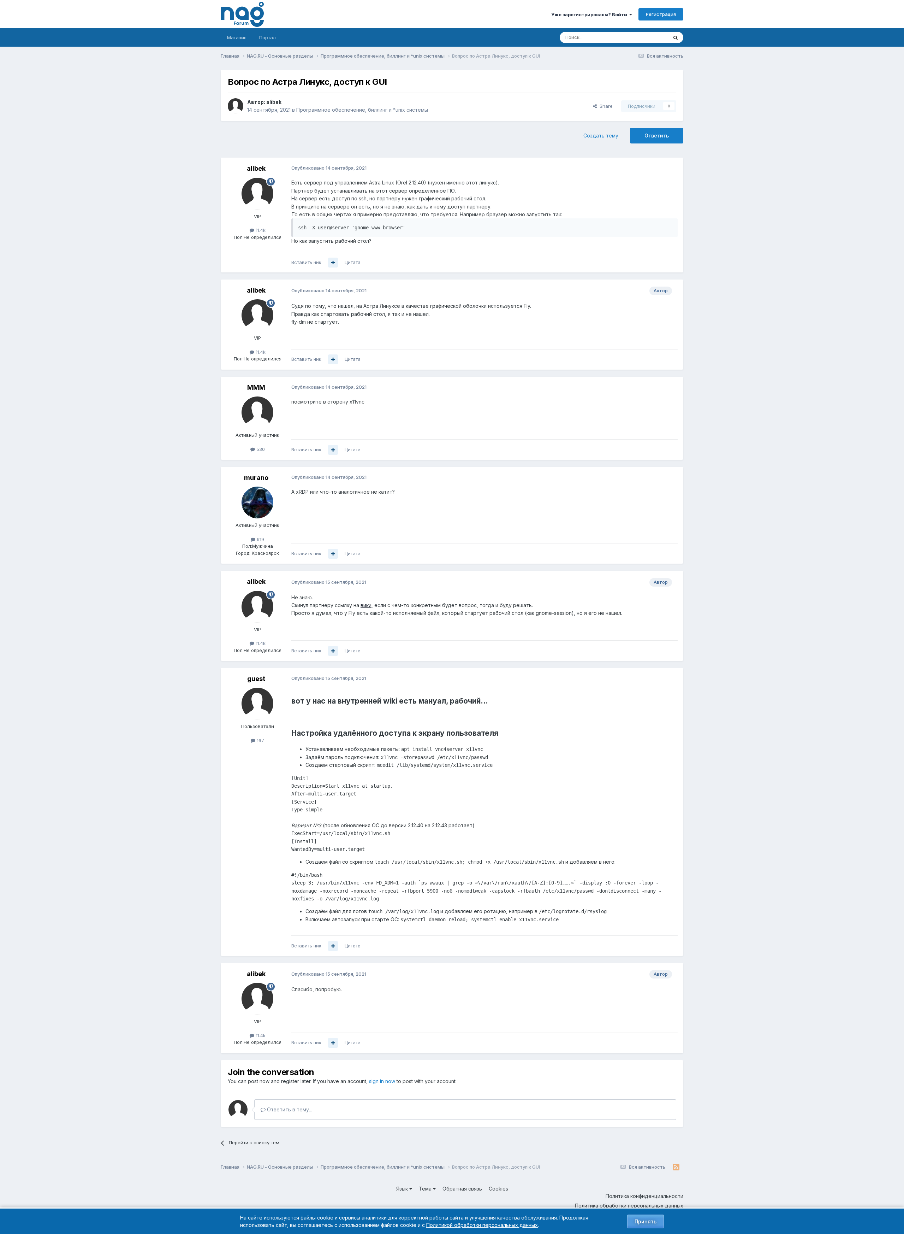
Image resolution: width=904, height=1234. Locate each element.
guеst (256, 678)
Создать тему (600, 136)
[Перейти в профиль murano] (257, 502)
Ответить (656, 136)
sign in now (382, 1081)
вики (366, 605)
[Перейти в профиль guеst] (257, 703)
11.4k (260, 230)
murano (256, 477)
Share (605, 106)
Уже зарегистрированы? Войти (590, 14)
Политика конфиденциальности (644, 1196)
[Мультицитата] (333, 263)
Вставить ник (306, 262)
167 (259, 740)
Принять (645, 1221)
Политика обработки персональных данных (629, 1206)
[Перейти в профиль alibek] (235, 106)
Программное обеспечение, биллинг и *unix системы (362, 110)
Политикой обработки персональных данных (482, 1225)
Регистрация (661, 14)
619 (259, 539)
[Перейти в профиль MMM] (257, 412)
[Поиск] (675, 37)
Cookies (498, 1189)
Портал (267, 37)
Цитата (353, 262)
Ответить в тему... (289, 1109)
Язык (402, 1189)
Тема (426, 1189)
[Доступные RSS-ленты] (676, 1167)
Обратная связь (462, 1189)
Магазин (236, 37)
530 (260, 449)
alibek (273, 102)
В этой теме (645, 37)
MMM (256, 387)
